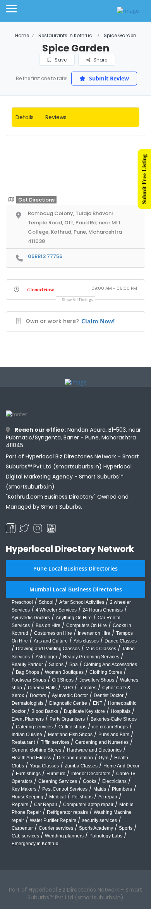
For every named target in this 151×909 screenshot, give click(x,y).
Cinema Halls (42, 687)
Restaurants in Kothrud (65, 35)
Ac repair (107, 797)
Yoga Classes (44, 766)
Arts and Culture (51, 641)
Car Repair (45, 804)
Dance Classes (121, 641)
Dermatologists (27, 703)
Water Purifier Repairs (53, 820)
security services (99, 820)
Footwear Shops (29, 680)
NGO (67, 687)
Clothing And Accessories (110, 664)
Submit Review (108, 78)
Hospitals (120, 711)
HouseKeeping (27, 797)
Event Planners (28, 719)
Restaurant (23, 742)
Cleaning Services (57, 781)
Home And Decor (121, 766)
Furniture (55, 773)
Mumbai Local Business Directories (75, 589)
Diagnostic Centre (68, 703)
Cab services (25, 836)
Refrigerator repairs (67, 812)
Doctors (38, 695)
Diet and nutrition (75, 757)
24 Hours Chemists (102, 610)
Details (24, 117)
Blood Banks (44, 711)
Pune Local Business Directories (75, 568)
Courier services (56, 828)
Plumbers (122, 789)
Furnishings (28, 773)
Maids (99, 789)
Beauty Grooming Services (91, 657)
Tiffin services (55, 742)
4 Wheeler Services (56, 610)
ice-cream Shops (110, 727)
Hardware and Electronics (94, 750)
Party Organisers (67, 719)
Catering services (34, 727)
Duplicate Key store (84, 711)
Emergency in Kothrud (35, 843)
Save (60, 59)
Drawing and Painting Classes (48, 648)
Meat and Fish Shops (70, 734)
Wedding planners (64, 836)
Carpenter (22, 828)
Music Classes (101, 648)
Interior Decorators (90, 773)
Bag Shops (27, 672)
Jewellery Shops (96, 680)
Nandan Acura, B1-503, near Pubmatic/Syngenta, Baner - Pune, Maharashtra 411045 (73, 437)
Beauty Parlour (27, 664)
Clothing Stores (105, 672)
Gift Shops (63, 680)
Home (22, 35)
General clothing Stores (36, 750)
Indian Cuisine (27, 734)
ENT (97, 703)
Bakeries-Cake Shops (114, 719)
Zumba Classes (81, 766)
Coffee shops (72, 727)
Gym (103, 757)
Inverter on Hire (94, 633)
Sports (125, 828)
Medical (57, 797)
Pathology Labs (105, 836)
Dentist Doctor (109, 695)
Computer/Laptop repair (88, 804)
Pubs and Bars (113, 734)
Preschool (22, 602)
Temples (87, 687)
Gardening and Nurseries (102, 742)
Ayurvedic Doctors (31, 617)
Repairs (20, 804)
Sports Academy (96, 828)
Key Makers (24, 789)
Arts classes (86, 641)
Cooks (89, 781)
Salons (56, 664)
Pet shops (82, 797)
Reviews (56, 117)
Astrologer (46, 657)
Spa (73, 664)
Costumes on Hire (53, 633)
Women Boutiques (64, 672)
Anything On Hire (74, 617)
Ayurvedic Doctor (70, 695)
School (46, 602)
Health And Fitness (31, 757)
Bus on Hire (48, 625)
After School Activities (81, 602)
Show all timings (77, 299)
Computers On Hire (86, 625)
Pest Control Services (65, 789)
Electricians (114, 781)
